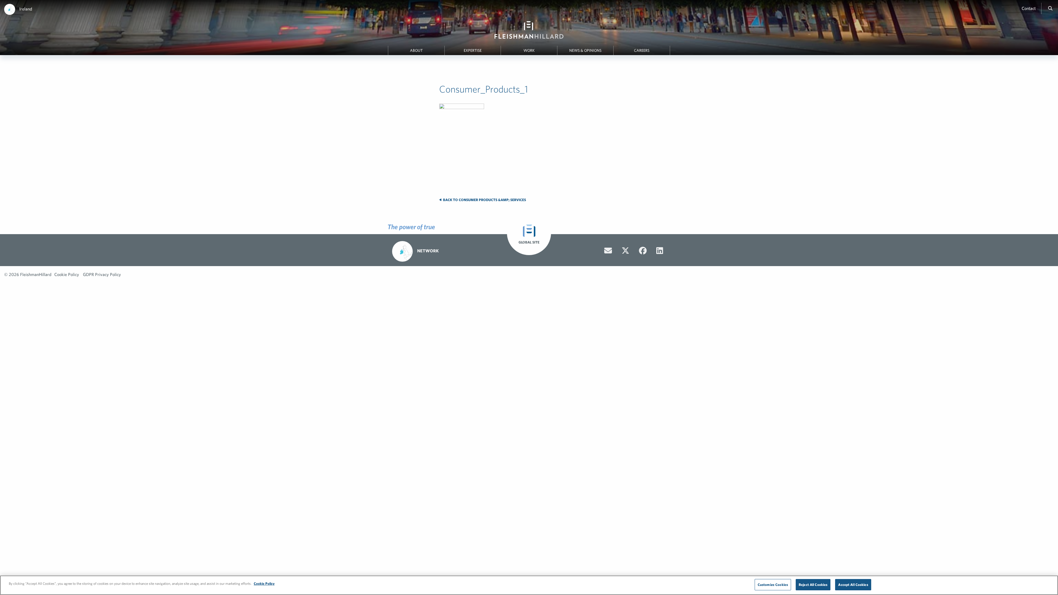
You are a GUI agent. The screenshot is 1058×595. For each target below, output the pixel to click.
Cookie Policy (66, 274)
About (416, 50)
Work (529, 50)
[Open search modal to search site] (1050, 8)
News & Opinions (585, 50)
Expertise (473, 50)
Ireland (25, 8)
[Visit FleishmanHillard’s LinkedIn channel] (660, 251)
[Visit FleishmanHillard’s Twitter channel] (625, 251)
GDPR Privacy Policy (102, 274)
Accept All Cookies (853, 585)
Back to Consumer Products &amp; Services (484, 200)
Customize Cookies (773, 585)
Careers (641, 50)
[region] (529, 585)
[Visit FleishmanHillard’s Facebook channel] (642, 251)
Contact (1029, 8)
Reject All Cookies (813, 585)
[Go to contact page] (608, 251)
